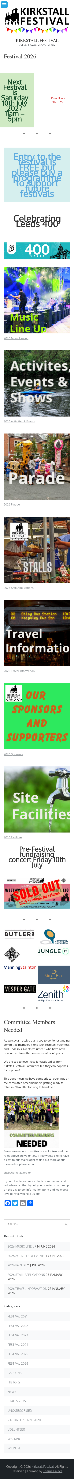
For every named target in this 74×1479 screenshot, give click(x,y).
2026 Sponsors (13, 754)
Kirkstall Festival (37, 40)
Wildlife (14, 1448)
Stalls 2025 (17, 1401)
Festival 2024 (18, 1344)
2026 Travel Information (19, 671)
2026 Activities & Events (19, 421)
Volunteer (16, 1429)
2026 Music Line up (16, 338)
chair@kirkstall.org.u (17, 1172)
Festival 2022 (18, 1326)
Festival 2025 (18, 1354)
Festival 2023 (18, 1335)
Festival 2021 (17, 1316)
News (12, 1392)
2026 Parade (12, 504)
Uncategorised (20, 1410)
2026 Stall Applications (19, 588)
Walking (14, 1439)
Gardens (15, 1373)
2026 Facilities (13, 837)
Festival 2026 (18, 1363)
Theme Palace (52, 1471)
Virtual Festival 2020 (24, 1420)
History (14, 1382)
